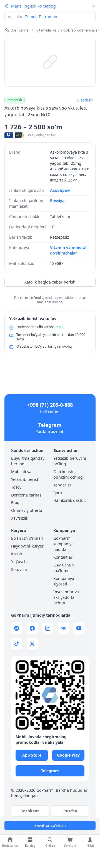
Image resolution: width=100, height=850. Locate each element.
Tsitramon (48, 16)
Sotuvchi (19, 569)
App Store (31, 755)
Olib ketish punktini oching (68, 474)
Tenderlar (62, 485)
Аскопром (60, 190)
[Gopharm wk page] (63, 628)
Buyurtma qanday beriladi (27, 461)
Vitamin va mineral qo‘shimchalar (68, 250)
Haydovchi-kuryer (27, 546)
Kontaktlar (62, 557)
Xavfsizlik (19, 518)
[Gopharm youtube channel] (78, 628)
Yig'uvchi (19, 561)
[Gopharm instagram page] (47, 628)
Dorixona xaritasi (26, 495)
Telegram (50, 425)
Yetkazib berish (25, 479)
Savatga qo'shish (50, 825)
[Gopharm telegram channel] (16, 628)
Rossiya (57, 200)
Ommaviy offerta (26, 510)
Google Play (68, 755)
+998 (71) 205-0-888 (50, 404)
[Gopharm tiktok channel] (16, 643)
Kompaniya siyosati (63, 581)
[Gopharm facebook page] (32, 628)
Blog (15, 502)
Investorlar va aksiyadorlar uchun (66, 597)
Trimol (30, 16)
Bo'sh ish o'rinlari (27, 538)
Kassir (16, 553)
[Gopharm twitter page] (32, 643)
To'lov (16, 487)
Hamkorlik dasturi (69, 500)
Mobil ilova (21, 471)
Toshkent (30, 810)
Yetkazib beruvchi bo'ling (69, 461)
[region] (50, 62)
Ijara (57, 492)
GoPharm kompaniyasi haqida (65, 544)
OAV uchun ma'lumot (63, 567)
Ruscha (70, 810)
